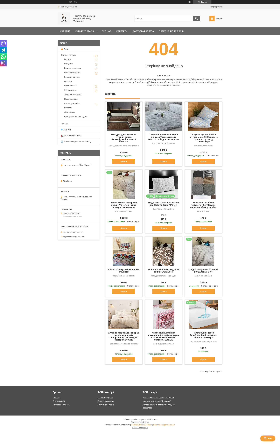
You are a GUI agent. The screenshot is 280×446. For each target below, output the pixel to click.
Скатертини (69, 112)
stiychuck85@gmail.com (73, 236)
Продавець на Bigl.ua (140, 422)
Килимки (176, 85)
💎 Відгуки (66, 130)
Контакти (121, 31)
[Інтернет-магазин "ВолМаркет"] (64, 23)
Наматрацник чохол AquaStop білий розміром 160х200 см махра (203, 335)
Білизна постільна (72, 68)
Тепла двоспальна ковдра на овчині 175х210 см (163, 270)
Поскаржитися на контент (141, 425)
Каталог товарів (84, 31)
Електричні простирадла (75, 116)
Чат (270, 438)
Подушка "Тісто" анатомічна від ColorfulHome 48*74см (163, 203)
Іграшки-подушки (72, 77)
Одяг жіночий (70, 86)
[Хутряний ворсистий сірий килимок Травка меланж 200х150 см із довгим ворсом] (163, 116)
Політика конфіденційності (164, 425)
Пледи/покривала (72, 72)
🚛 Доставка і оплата (71, 136)
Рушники (68, 108)
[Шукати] (196, 18)
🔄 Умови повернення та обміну (76, 141)
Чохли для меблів (72, 103)
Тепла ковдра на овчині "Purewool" (158, 397)
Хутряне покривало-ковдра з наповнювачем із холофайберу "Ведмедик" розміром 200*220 (123, 336)
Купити (124, 161)
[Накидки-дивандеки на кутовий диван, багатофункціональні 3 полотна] (123, 116)
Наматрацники (71, 99)
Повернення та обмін (171, 31)
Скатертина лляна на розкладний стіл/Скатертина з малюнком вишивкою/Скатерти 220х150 (163, 336)
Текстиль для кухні (72, 95)
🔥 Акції (64, 49)
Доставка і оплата (143, 31)
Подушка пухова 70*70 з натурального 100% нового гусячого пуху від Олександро (203, 138)
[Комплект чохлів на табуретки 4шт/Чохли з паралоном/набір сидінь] (203, 184)
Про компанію (59, 401)
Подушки (68, 64)
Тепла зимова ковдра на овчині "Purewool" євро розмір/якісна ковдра (124, 204)
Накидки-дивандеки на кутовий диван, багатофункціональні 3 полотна (123, 138)
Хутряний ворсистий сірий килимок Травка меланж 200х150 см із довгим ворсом (163, 136)
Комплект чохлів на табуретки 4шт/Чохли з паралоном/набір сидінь (203, 204)
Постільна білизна (106, 405)
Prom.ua (153, 420)
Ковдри (67, 59)
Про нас (106, 31)
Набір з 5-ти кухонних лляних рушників (123, 270)
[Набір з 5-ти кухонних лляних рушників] (123, 251)
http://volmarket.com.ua (73, 232)
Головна (65, 31)
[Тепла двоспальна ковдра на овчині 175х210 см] (163, 251)
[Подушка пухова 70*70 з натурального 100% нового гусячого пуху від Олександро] (203, 116)
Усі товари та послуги (210, 371)
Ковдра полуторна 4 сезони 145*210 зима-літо (203, 270)
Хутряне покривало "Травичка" (157, 401)
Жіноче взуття (70, 90)
